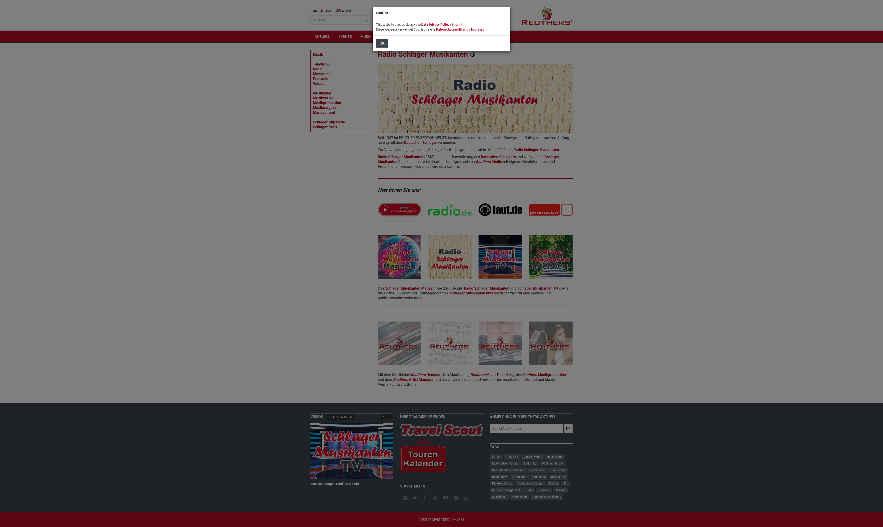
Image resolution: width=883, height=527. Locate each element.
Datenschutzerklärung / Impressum (461, 29)
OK (382, 43)
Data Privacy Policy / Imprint (441, 24)
